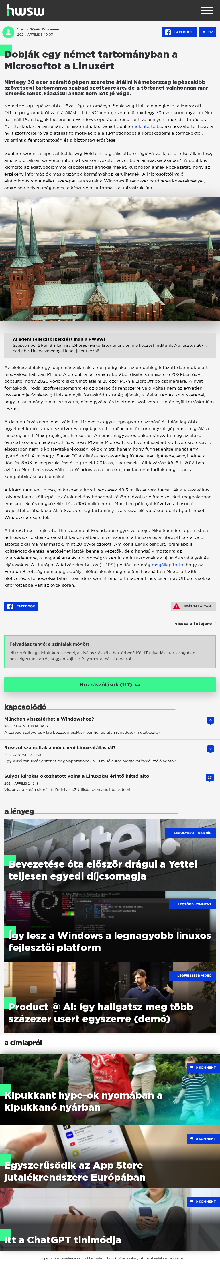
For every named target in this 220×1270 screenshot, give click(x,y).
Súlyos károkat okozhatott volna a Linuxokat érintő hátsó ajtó (76, 776)
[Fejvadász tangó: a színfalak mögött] (110, 652)
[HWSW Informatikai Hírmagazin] (25, 10)
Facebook (184, 32)
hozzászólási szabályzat (125, 1258)
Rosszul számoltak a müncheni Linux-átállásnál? (60, 748)
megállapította (167, 564)
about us (176, 1258)
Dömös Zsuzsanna (44, 29)
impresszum (49, 1258)
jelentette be (148, 126)
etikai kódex (94, 1258)
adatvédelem (157, 1258)
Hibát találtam (196, 606)
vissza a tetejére (193, 624)
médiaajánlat (72, 1258)
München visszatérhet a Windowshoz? (49, 719)
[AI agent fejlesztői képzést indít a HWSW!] (110, 351)
